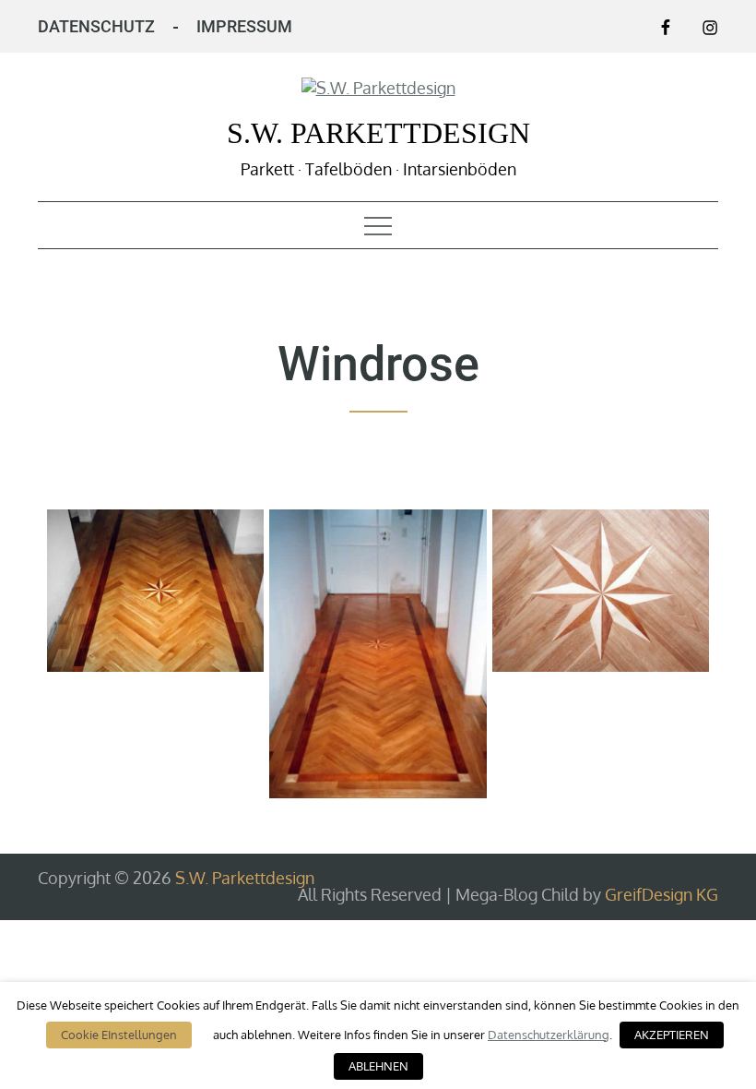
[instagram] (710, 26)
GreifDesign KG (661, 894)
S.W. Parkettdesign (378, 133)
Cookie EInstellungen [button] (119, 1034)
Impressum (244, 27)
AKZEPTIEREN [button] (671, 1034)
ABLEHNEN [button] (378, 1066)
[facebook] (665, 26)
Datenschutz (96, 27)
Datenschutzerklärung (548, 1034)
